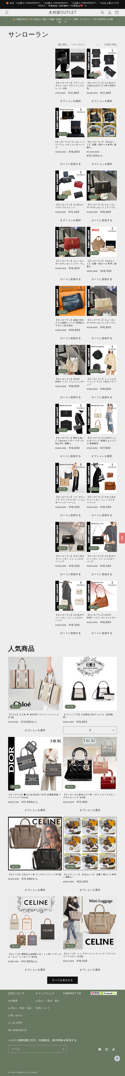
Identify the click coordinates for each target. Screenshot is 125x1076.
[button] (6, 12)
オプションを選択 (70, 101)
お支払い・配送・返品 (20, 1008)
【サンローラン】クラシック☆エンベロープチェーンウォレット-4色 (69, 85)
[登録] (63, 1049)
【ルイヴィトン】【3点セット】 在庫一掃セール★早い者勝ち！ (89, 875)
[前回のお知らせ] (6, 20)
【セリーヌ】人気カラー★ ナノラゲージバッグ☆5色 (35, 874)
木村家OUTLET (23, 1072)
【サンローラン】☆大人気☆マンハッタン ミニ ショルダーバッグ (101, 500)
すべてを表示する (62, 980)
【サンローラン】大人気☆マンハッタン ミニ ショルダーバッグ (101, 559)
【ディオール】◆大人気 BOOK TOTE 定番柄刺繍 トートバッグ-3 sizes (34, 796)
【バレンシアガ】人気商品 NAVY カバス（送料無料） (88, 715)
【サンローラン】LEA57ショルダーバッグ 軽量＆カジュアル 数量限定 (101, 441)
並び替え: (63, 44)
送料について (43, 1008)
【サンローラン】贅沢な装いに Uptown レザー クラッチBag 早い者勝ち (69, 441)
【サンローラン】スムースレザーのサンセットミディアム (101, 206)
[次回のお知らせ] (118, 20)
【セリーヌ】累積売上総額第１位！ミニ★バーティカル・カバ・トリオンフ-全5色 (34, 955)
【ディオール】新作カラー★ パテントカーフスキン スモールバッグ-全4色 (89, 796)
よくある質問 (15, 1022)
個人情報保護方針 (17, 1030)
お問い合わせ (15, 1015)
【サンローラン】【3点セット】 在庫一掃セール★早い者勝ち (101, 144)
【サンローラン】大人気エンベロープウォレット (69, 206)
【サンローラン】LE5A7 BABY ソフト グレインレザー (70, 380)
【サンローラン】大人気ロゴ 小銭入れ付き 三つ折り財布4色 (101, 85)
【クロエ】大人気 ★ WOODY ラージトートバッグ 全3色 (33, 715)
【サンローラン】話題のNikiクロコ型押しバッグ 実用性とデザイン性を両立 (70, 323)
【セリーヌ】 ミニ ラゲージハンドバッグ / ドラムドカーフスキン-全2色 (89, 955)
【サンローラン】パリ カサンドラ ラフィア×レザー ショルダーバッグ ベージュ (70, 500)
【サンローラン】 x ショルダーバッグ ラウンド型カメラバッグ (101, 382)
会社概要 (13, 1000)
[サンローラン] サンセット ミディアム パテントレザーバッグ (70, 144)
